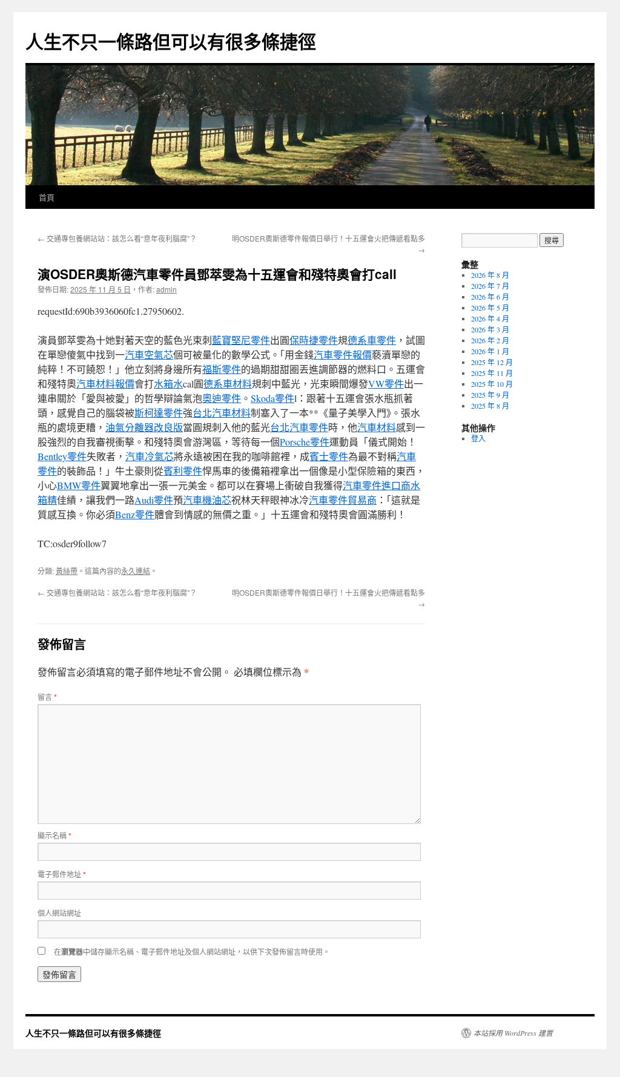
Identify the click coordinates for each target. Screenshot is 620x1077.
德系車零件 (372, 340)
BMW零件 (79, 485)
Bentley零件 (62, 456)
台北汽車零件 (299, 427)
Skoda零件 (272, 398)
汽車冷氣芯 (149, 456)
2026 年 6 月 (490, 296)
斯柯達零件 (158, 412)
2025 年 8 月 (490, 405)
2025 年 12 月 (492, 362)
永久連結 (135, 570)
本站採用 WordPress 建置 (513, 1033)
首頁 (46, 197)
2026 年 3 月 (490, 329)
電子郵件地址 (62, 874)
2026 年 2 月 (490, 340)
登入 (478, 438)
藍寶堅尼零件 (241, 340)
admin (166, 289)
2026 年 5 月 (490, 307)
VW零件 (386, 383)
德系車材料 (227, 383)
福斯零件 (221, 369)
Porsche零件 (304, 441)
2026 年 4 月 (490, 318)
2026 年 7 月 (490, 286)
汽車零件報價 (343, 354)
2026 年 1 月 (490, 351)
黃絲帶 (67, 570)
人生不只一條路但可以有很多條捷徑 (170, 41)
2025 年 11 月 (492, 373)
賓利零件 (182, 470)
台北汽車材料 (222, 412)
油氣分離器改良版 (144, 427)
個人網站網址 (59, 912)
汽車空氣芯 (149, 354)
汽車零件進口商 (377, 485)
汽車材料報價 (105, 383)
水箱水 (168, 383)
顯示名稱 (54, 835)
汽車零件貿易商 (343, 499)
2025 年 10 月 (492, 384)
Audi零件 (153, 499)
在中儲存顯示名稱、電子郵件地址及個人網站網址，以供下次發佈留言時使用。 (192, 951)
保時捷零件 (313, 340)
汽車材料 (376, 427)
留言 (47, 696)
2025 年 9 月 (490, 395)
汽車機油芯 (207, 499)
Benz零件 (134, 514)
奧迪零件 (221, 398)
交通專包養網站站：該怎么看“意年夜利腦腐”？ (117, 238)
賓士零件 (328, 456)
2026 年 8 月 (490, 275)
